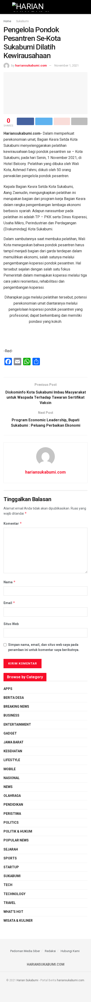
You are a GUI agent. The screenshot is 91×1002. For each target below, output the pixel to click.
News (8, 787)
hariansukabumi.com (31, 65)
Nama (10, 582)
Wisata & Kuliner (18, 920)
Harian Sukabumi (27, 980)
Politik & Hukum (18, 831)
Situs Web (11, 624)
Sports (10, 858)
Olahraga (12, 796)
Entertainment (17, 724)
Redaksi (50, 951)
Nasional (12, 778)
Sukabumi (22, 21)
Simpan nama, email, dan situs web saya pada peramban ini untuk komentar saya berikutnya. (43, 647)
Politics (11, 822)
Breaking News (16, 706)
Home (7, 21)
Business (11, 715)
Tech (8, 885)
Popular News (16, 840)
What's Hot (13, 912)
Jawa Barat (14, 742)
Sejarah (11, 849)
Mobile (10, 769)
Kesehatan (13, 751)
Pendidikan (13, 804)
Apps (8, 689)
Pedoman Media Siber (25, 951)
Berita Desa (14, 698)
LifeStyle (12, 760)
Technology (14, 894)
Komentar (13, 523)
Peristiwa (12, 814)
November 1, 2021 (66, 65)
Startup (11, 867)
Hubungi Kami (70, 951)
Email (9, 603)
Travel (10, 903)
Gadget (10, 733)
